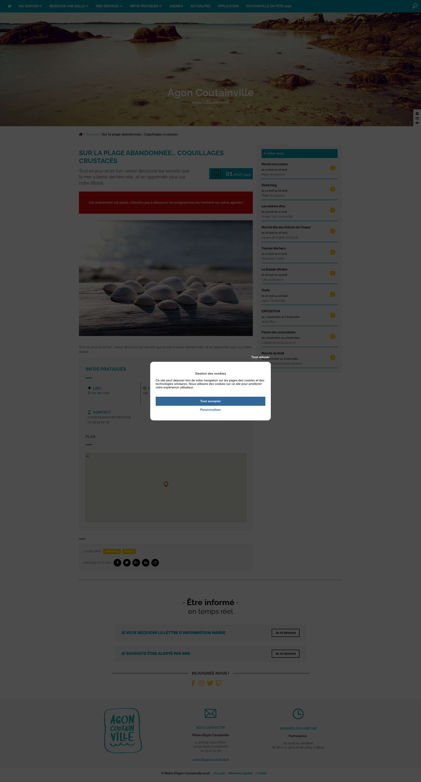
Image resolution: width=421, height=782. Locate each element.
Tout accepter (210, 401)
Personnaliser (210, 409)
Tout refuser (260, 357)
